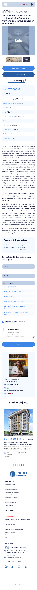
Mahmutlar (5, 10)
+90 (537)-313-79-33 (18, 547)
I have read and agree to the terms (15, 322)
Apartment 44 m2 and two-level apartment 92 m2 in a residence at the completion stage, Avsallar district (17, 443)
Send (18, 344)
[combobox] (5, 283)
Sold (9, 9)
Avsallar (30, 439)
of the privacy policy (11, 322)
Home (3, 9)
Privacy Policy (18, 584)
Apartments (16, 9)
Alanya (24, 9)
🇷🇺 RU (25, 4)
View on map (11, 555)
